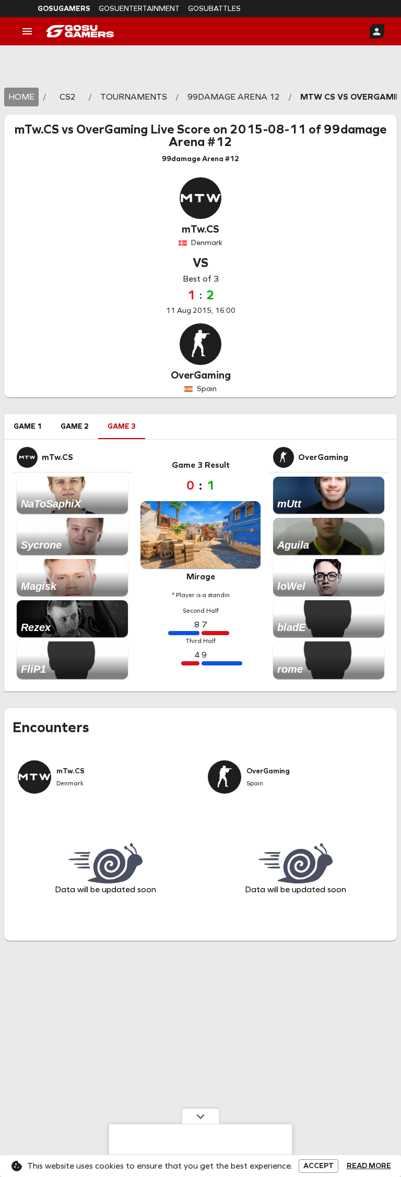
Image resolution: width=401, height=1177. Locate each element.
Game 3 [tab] (122, 426)
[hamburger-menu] (27, 31)
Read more (369, 1166)
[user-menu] (377, 31)
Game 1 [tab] (28, 426)
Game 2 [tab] (75, 426)
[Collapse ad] (200, 1116)
